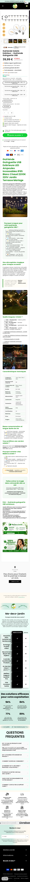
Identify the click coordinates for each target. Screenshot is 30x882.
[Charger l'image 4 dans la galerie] (20, 41)
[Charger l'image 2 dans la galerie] (11, 41)
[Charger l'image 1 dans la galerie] (6, 41)
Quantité (5, 109)
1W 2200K (6, 106)
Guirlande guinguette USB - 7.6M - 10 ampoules (15, 87)
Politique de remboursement (20, 874)
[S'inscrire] (27, 836)
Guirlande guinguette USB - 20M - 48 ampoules (15, 95)
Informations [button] (8, 855)
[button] (2, 6)
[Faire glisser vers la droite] (28, 41)
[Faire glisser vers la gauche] (1, 41)
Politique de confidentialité (10, 876)
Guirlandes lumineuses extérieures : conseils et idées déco (15, 332)
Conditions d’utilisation (22, 876)
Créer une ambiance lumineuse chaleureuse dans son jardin (15, 336)
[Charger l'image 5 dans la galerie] (25, 41)
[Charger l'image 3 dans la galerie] (15, 41)
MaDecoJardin (10, 873)
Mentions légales (24, 878)
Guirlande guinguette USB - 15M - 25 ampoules (15, 91)
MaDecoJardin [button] (9, 850)
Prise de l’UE (7, 101)
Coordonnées (17, 878)
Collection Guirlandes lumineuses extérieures (12, 342)
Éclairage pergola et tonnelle (11, 339)
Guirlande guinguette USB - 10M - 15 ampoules (15, 83)
